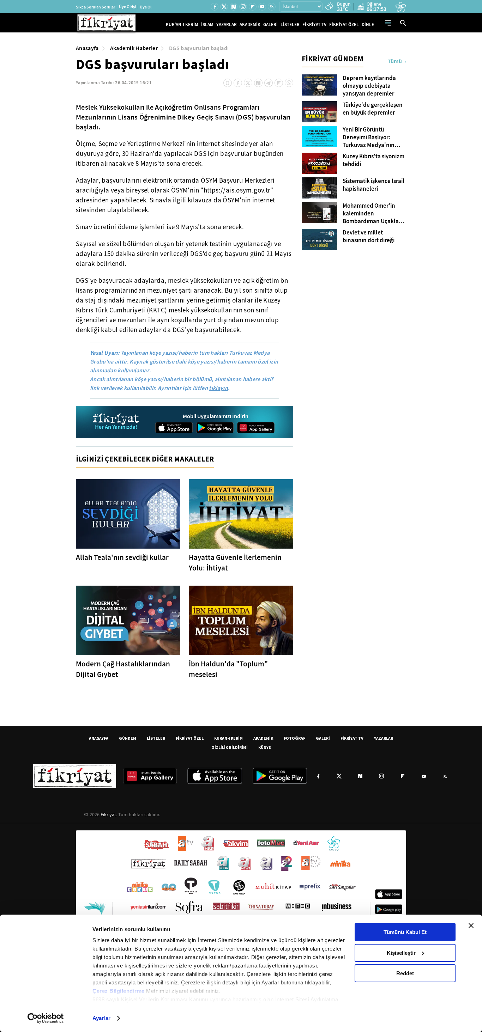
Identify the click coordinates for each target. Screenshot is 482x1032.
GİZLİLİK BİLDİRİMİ (229, 747)
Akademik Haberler (134, 48)
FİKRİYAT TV (314, 25)
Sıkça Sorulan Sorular (95, 7)
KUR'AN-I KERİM (182, 25)
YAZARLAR (226, 25)
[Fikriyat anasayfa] (116, 422)
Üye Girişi (127, 7)
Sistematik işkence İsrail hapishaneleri (373, 185)
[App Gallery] (256, 427)
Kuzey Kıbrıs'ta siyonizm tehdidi (373, 160)
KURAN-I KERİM (228, 738)
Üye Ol (145, 7)
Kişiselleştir (401, 953)
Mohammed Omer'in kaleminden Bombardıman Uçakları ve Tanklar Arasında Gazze (372, 213)
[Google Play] (215, 427)
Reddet (405, 973)
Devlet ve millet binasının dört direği (368, 236)
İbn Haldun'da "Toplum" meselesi (228, 669)
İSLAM (207, 25)
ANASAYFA (98, 738)
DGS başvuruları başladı (199, 48)
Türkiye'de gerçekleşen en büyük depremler (373, 109)
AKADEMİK (250, 25)
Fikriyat (108, 814)
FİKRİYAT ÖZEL (344, 25)
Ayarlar (101, 1018)
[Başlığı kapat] (471, 925)
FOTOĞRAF (294, 738)
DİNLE (368, 25)
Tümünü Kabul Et (405, 932)
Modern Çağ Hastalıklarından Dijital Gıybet (123, 669)
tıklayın (218, 388)
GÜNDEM (127, 738)
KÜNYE (264, 747)
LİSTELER (290, 25)
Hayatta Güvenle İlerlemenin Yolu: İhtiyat (235, 562)
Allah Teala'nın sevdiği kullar (122, 557)
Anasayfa (87, 48)
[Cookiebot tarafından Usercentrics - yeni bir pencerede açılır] (46, 1018)
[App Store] (174, 427)
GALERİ (270, 25)
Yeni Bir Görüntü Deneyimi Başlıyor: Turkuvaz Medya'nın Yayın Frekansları (368, 137)
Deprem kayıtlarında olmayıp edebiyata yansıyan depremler (369, 86)
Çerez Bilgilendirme (119, 991)
